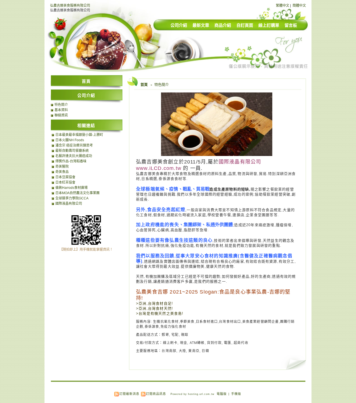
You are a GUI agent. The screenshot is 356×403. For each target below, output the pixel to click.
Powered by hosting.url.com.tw (192, 394)
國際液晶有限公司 (68, 204)
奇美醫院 (62, 166)
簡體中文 (299, 6)
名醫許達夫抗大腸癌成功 (73, 156)
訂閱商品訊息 (156, 393)
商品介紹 (222, 25)
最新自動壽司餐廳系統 (72, 151)
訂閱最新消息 (129, 393)
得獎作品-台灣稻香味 (70, 161)
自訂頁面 (244, 25)
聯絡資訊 (61, 115)
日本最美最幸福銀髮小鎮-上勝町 (79, 135)
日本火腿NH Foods (69, 140)
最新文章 (200, 25)
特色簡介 (61, 105)
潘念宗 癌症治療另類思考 (74, 145)
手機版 (236, 393)
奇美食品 (62, 172)
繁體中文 (282, 6)
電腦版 (222, 393)
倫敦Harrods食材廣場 (71, 188)
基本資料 (61, 110)
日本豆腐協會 (65, 177)
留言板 (291, 25)
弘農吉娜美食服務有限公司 (70, 6)
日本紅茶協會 (65, 182)
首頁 (144, 84)
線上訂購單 (268, 25)
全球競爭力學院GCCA (71, 198)
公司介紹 (178, 25)
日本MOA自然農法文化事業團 (77, 193)
